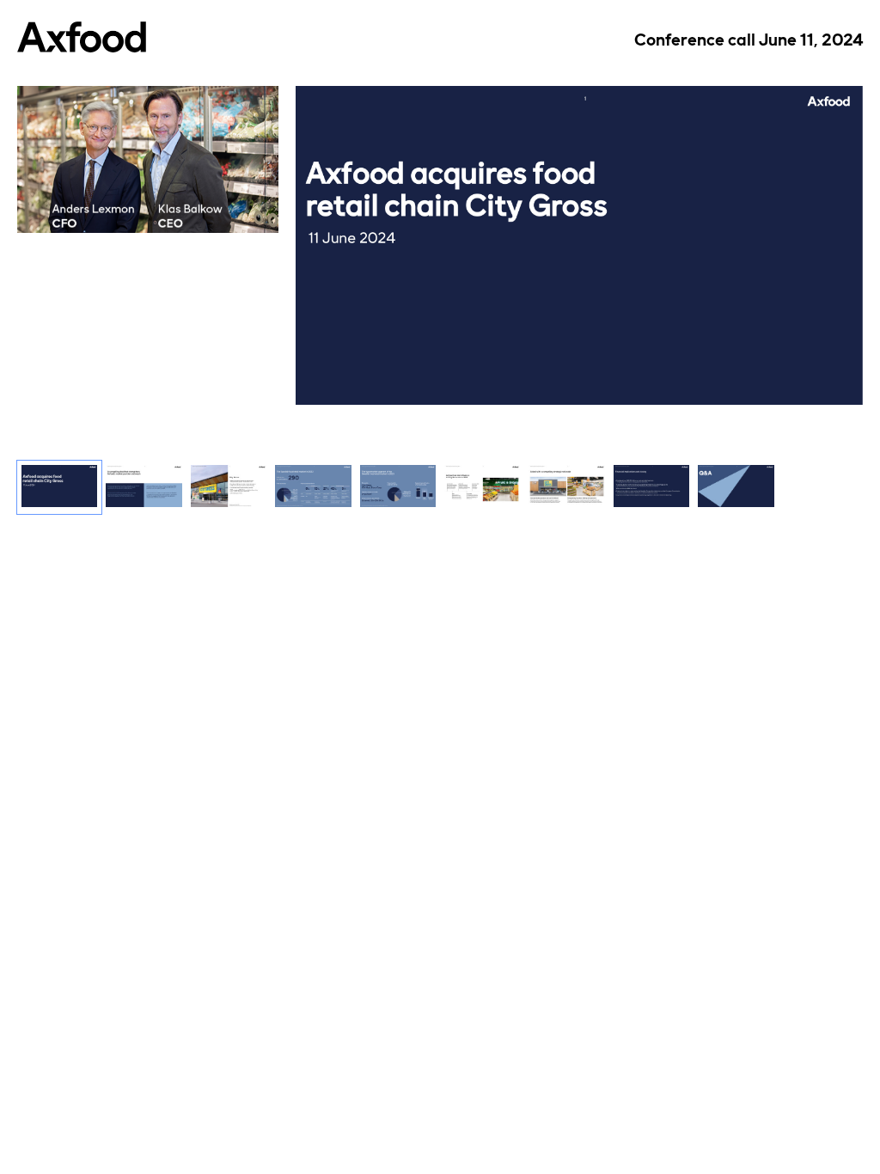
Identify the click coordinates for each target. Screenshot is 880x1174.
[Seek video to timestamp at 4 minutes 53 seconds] (482, 488)
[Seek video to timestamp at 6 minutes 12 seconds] (566, 488)
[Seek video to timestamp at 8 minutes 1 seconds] (651, 488)
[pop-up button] (227, 207)
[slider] (148, 180)
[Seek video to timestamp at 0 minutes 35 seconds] (143, 488)
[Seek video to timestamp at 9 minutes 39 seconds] (735, 488)
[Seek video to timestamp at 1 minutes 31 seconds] (228, 488)
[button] (43, 207)
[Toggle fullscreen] (850, 99)
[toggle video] (201, 207)
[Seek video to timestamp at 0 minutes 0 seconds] (59, 488)
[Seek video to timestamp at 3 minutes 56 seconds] (398, 488)
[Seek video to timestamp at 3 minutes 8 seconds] (313, 488)
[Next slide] (850, 248)
